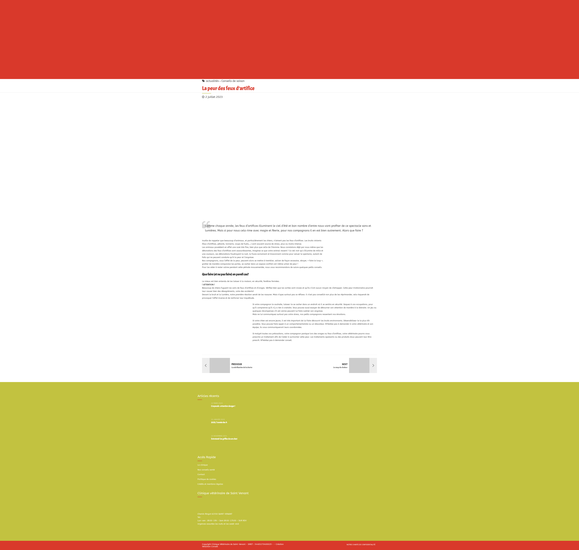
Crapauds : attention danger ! (223, 406)
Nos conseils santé (206, 470)
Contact (201, 474)
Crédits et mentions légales (210, 484)
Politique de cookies (207, 479)
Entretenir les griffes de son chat (224, 439)
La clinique (203, 465)
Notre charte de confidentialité (361, 545)
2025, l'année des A (219, 422)
